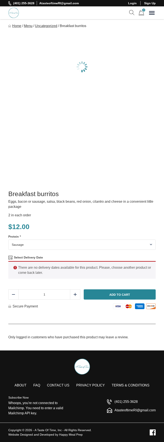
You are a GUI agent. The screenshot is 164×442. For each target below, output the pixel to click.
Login (132, 3)
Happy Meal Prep (71, 434)
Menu (28, 26)
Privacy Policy (90, 385)
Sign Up (150, 3)
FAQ (36, 385)
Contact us (58, 385)
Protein (14, 236)
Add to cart (119, 294)
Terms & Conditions (130, 385)
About (20, 385)
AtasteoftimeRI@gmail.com (59, 3)
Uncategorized (46, 26)
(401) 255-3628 (23, 3)
